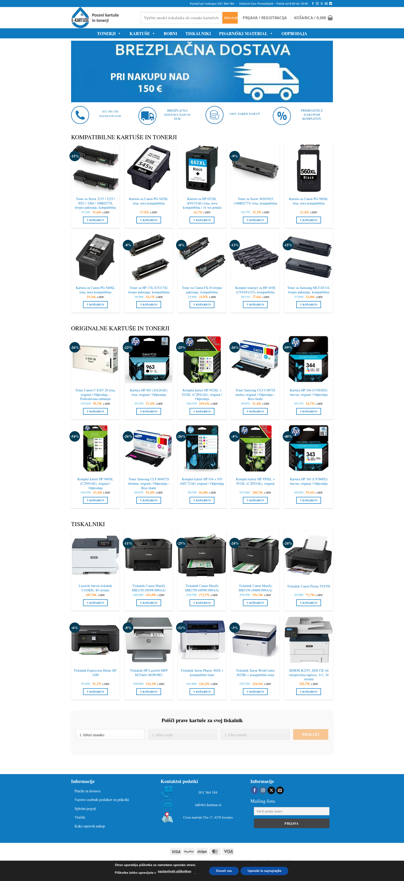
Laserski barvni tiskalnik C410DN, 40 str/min (95, 588)
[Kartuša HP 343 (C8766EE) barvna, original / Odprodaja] (308, 448)
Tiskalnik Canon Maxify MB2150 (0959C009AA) (149, 588)
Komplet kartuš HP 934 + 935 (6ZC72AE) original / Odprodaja (202, 481)
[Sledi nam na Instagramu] (317, 3)
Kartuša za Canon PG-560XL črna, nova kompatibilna (308, 201)
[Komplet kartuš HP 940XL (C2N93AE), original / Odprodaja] (95, 448)
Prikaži (310, 734)
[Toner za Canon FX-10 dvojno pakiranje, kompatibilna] (202, 257)
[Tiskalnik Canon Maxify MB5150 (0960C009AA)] (255, 555)
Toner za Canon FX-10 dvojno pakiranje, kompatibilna (202, 290)
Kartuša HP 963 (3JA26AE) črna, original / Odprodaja (148, 392)
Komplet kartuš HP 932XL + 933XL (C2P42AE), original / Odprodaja (202, 394)
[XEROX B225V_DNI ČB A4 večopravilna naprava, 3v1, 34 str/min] (308, 639)
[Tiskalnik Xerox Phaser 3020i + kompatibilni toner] (202, 639)
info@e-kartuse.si (208, 804)
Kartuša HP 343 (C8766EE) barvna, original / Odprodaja (309, 481)
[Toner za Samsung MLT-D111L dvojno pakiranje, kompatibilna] (308, 257)
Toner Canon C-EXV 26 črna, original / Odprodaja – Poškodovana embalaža (95, 394)
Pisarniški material (243, 33)
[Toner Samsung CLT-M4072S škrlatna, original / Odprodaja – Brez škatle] (148, 448)
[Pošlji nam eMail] (326, 3)
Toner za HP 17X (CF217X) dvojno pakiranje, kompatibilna (148, 290)
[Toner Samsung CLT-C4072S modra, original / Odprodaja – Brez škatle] (255, 359)
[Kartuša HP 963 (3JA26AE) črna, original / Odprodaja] (148, 359)
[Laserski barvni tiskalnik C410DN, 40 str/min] (95, 555)
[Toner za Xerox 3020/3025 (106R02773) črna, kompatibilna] (255, 168)
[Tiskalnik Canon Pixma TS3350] (308, 555)
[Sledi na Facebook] (312, 3)
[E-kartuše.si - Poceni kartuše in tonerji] (102, 17)
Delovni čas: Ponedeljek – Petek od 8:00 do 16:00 (273, 3)
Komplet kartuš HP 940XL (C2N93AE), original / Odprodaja (95, 483)
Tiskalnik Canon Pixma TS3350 (308, 586)
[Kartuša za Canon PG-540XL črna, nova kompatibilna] (95, 257)
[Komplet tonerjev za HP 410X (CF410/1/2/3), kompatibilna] (255, 257)
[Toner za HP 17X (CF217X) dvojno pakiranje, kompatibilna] (148, 257)
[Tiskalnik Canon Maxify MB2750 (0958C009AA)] (202, 555)
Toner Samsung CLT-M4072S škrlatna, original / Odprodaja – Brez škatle (149, 483)
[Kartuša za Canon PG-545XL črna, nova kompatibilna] (148, 168)
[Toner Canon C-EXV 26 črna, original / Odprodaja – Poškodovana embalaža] (95, 359)
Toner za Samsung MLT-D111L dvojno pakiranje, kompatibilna (308, 290)
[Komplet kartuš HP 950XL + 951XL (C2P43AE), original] (255, 448)
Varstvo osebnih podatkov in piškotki (102, 799)
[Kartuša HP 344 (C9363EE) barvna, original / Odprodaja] (308, 359)
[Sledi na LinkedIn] (330, 3)
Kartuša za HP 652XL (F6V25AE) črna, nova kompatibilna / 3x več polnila (202, 203)
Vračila (80, 817)
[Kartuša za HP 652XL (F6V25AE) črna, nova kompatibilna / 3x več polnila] (202, 168)
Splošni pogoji (85, 808)
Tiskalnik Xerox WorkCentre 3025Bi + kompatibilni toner (255, 672)
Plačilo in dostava (88, 790)
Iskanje (231, 17)
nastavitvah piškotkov (174, 871)
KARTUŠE (140, 33)
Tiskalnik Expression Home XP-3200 (95, 672)
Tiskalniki (198, 33)
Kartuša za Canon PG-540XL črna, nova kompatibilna (95, 290)
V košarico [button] (95, 220)
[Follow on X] (321, 3)
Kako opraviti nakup (90, 825)
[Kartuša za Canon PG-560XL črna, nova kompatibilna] (308, 168)
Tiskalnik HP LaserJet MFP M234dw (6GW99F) (149, 672)
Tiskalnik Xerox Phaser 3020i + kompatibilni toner (202, 672)
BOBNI (170, 33)
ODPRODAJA (294, 33)
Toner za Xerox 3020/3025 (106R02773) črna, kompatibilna (255, 201)
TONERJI (106, 33)
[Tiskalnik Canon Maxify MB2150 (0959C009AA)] (148, 555)
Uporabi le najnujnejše (264, 871)
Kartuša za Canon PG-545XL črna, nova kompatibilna (148, 201)
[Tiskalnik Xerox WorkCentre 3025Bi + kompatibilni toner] (255, 639)
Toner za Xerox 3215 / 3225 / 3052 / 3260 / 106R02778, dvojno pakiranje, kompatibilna (95, 203)
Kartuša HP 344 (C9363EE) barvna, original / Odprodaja (309, 392)
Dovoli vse (224, 871)
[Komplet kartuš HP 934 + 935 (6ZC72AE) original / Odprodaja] (202, 448)
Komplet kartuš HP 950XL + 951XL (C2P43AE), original (255, 481)
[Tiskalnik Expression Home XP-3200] (95, 639)
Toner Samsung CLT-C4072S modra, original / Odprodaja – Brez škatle (255, 394)
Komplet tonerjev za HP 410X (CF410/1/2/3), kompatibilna (255, 290)
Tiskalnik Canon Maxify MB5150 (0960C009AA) (255, 588)
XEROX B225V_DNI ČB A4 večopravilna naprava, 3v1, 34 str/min (308, 674)
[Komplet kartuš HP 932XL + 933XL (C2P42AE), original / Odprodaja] (202, 359)
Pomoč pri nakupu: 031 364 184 (212, 3)
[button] (265, 18)
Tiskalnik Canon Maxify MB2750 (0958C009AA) (202, 588)
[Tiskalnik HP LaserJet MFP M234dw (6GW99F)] (148, 639)
